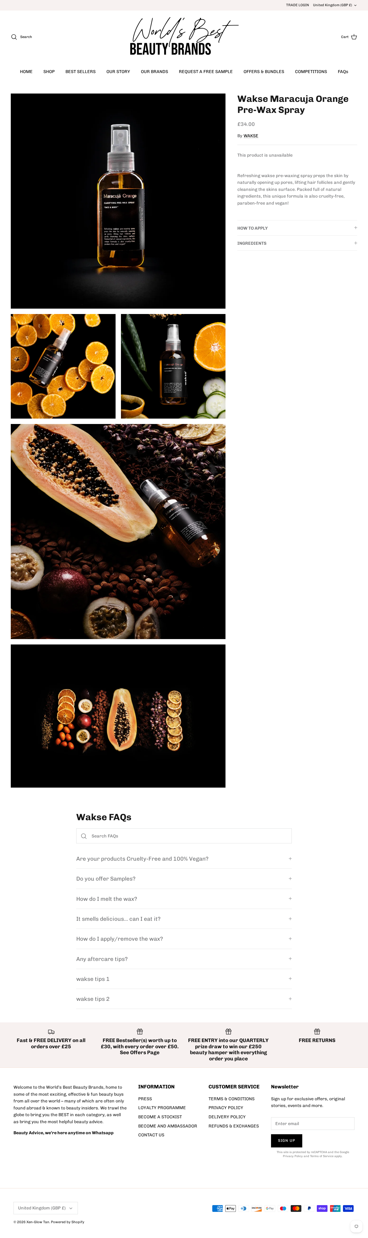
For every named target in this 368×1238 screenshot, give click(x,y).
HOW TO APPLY (252, 228)
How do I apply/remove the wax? (119, 938)
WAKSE (251, 135)
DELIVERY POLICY (227, 1116)
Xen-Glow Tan (37, 1222)
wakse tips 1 (93, 978)
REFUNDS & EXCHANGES (234, 1126)
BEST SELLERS (80, 71)
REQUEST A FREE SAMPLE (206, 71)
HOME (26, 71)
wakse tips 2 (93, 998)
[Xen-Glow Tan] (184, 37)
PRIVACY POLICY (226, 1107)
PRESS (145, 1098)
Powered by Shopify (67, 1222)
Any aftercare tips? (102, 959)
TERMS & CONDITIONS (232, 1098)
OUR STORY (118, 71)
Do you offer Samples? (106, 878)
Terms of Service (322, 1156)
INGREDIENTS (251, 243)
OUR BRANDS (154, 71)
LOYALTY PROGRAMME (162, 1107)
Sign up (286, 1140)
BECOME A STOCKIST (160, 1116)
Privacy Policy (293, 1156)
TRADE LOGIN (297, 5)
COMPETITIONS (311, 71)
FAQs (343, 71)
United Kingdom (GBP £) (332, 5)
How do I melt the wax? (106, 898)
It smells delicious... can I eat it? (118, 918)
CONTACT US (151, 1134)
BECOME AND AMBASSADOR (167, 1126)
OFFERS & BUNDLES (264, 71)
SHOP (49, 71)
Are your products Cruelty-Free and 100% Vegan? (142, 858)
